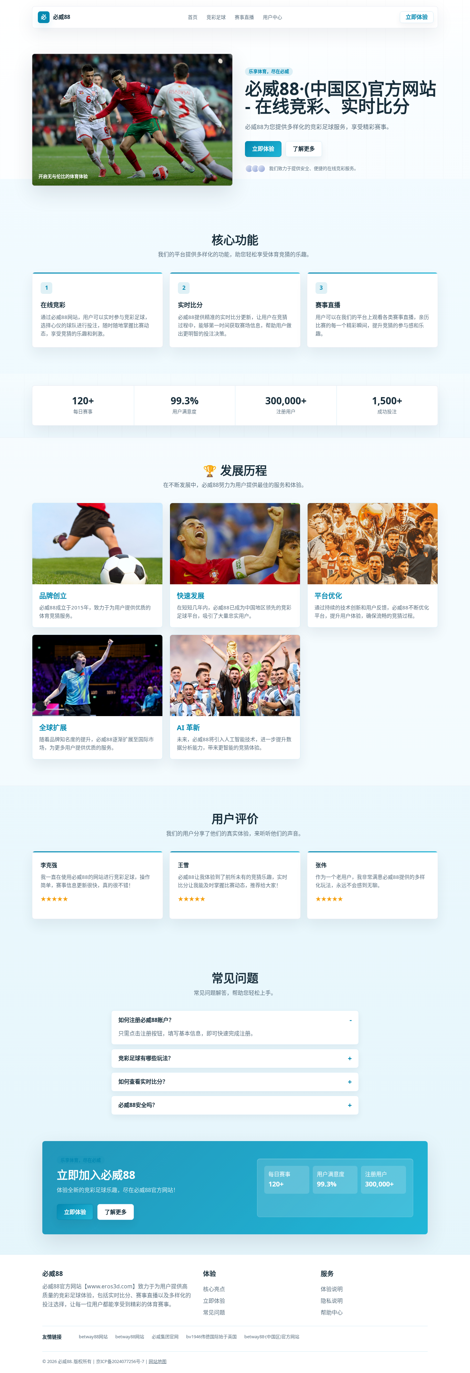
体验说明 (332, 1289)
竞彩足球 (216, 17)
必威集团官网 (165, 1336)
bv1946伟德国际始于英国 (211, 1336)
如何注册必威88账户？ (146, 1020)
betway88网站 (93, 1336)
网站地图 (158, 1361)
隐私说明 (332, 1301)
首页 (192, 17)
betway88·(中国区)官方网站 (271, 1336)
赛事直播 (244, 17)
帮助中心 (332, 1312)
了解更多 (304, 148)
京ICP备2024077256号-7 (120, 1361)
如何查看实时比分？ (143, 1081)
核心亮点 (214, 1289)
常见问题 (214, 1312)
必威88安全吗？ (138, 1105)
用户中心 (272, 17)
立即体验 (417, 17)
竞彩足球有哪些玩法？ (145, 1058)
